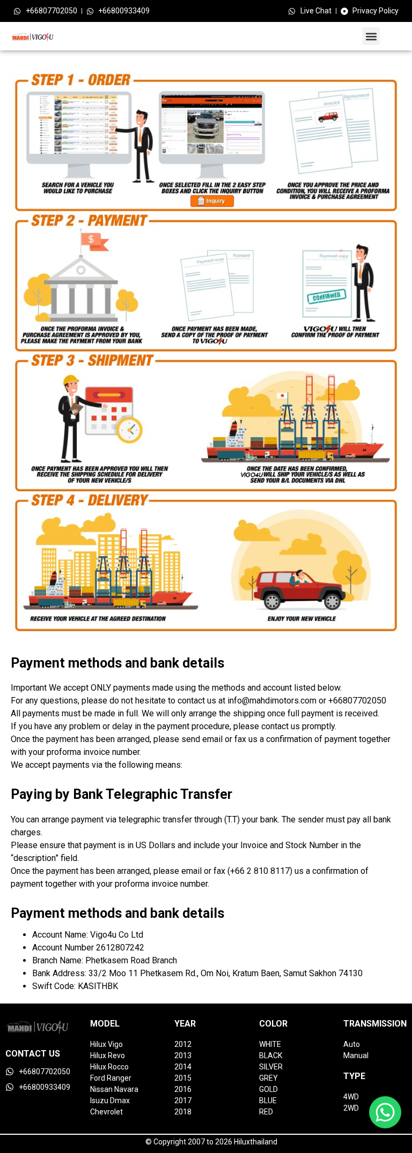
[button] (371, 36)
